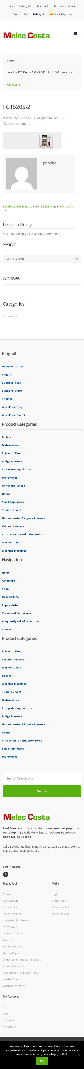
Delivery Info (25, 6)
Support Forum (12, 390)
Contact (72, 6)
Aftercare (59, 6)
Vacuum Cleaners (13, 526)
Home (11, 6)
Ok (42, 1061)
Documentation (12, 366)
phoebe (25, 118)
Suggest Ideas (11, 382)
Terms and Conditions (16, 613)
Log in (55, 894)
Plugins (7, 374)
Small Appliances (13, 502)
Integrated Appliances (17, 469)
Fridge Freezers (12, 461)
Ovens (6, 494)
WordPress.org (60, 914)
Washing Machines (14, 550)
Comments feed (61, 907)
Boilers (6, 437)
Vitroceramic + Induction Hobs (22, 534)
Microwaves (9, 477)
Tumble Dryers (11, 510)
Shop (5, 589)
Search (42, 791)
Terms (16, 14)
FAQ (26, 14)
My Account (9, 1026)
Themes (7, 399)
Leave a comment (17, 123)
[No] (79, 1055)
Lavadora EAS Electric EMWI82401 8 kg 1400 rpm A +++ (39, 72)
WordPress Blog (12, 407)
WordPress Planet (13, 415)
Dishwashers (10, 445)
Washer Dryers (11, 542)
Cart (5, 1014)
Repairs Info (43, 6)
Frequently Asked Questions (20, 621)
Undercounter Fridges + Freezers (23, 518)
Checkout (8, 1020)
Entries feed (59, 900)
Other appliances (13, 485)
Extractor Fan (11, 453)
